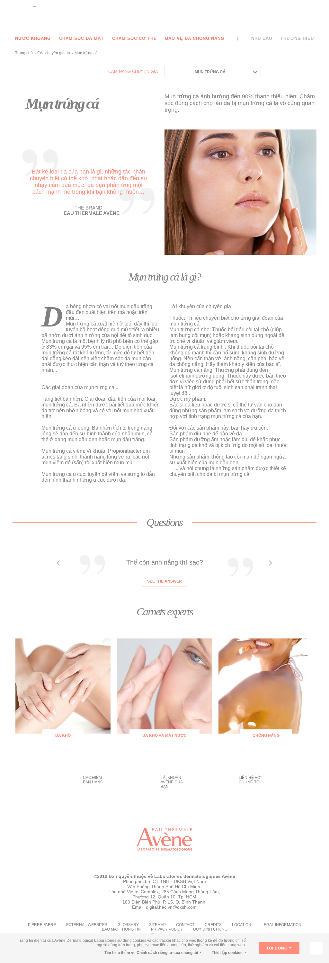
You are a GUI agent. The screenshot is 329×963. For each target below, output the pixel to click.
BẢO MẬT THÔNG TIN (121, 929)
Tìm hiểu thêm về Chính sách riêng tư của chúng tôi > (152, 952)
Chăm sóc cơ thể (134, 38)
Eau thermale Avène (164, 17)
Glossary (128, 925)
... (34, 5)
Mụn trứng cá (210, 72)
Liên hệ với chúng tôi (250, 779)
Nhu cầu (261, 38)
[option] (164, 569)
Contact (185, 925)
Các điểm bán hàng (93, 779)
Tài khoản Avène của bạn (171, 782)
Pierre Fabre (42, 925)
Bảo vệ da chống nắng (194, 38)
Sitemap (157, 925)
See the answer (164, 581)
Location (241, 925)
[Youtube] (21, 7)
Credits (213, 925)
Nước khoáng (33, 38)
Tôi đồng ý (279, 948)
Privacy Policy (167, 929)
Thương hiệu (297, 38)
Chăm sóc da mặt (81, 38)
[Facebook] (7, 7)
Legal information (281, 925)
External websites (86, 925)
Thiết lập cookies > (229, 952)
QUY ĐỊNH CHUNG (210, 929)
